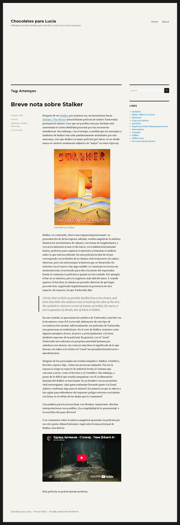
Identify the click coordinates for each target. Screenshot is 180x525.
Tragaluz (136, 132)
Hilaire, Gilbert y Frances (143, 114)
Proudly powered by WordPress (63, 512)
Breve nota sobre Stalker (47, 104)
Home (154, 21)
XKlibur (135, 135)
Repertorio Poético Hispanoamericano (150, 126)
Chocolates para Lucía (33, 21)
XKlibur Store (138, 138)
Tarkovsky (15, 126)
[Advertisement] (90, 63)
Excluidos (136, 112)
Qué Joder (136, 123)
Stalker (64, 115)
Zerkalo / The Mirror (54, 119)
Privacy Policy (40, 512)
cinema (14, 119)
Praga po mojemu (140, 120)
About (165, 21)
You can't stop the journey (143, 141)
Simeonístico (138, 129)
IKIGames (136, 117)
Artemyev (15, 123)
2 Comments (16, 130)
